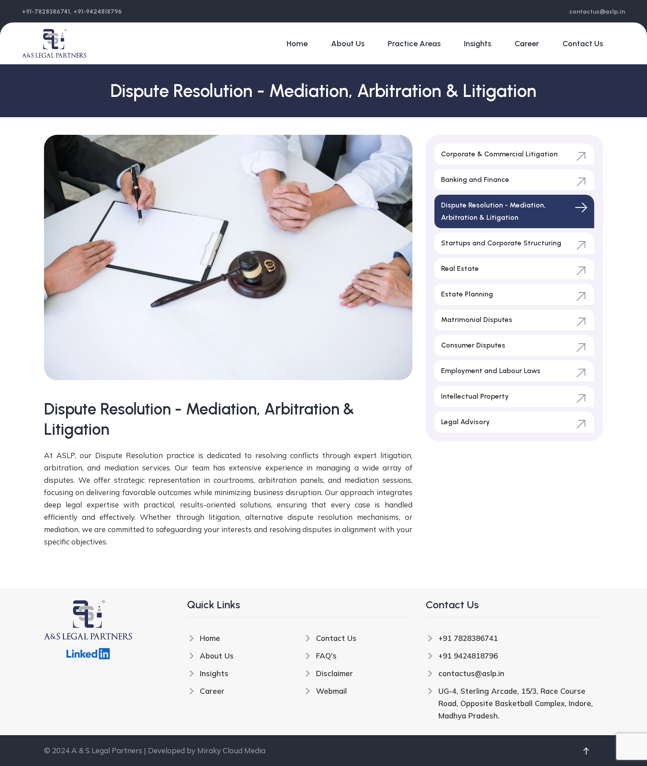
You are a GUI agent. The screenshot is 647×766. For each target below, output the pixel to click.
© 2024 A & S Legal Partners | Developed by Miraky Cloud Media (154, 750)
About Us (347, 43)
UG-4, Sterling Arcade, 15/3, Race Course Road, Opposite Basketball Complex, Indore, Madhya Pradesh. (515, 703)
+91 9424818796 (468, 655)
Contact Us (582, 43)
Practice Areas (414, 43)
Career (527, 43)
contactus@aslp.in (471, 673)
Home (297, 43)
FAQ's (326, 655)
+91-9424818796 (98, 11)
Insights (477, 43)
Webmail (331, 691)
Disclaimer (334, 673)
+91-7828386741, (47, 11)
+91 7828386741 (468, 638)
